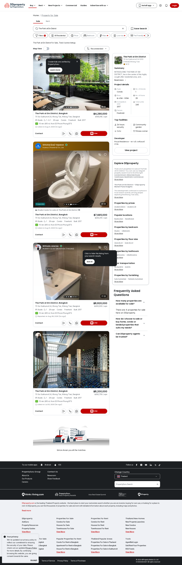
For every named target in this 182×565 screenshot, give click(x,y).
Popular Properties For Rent (68, 539)
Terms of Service (48, 561)
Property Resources (30, 525)
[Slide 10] (75, 107)
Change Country (122, 472)
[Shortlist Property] (105, 58)
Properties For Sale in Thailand (103, 542)
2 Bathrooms (119, 255)
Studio (117, 231)
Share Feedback (53, 479)
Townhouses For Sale (65, 529)
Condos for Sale (63, 522)
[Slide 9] (73, 107)
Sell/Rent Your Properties (136, 546)
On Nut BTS (118, 267)
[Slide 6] (66, 107)
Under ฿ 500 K (119, 207)
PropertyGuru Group (31, 472)
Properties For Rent (99, 518)
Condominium (120, 175)
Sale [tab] (38, 21)
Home (36, 15)
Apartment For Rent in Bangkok (68, 546)
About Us (25, 475)
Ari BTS (127, 267)
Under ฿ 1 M (131, 207)
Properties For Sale (64, 518)
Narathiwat (129, 219)
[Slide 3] (64, 204)
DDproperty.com (28, 503)
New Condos (131, 525)
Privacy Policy (31, 548)
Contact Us (52, 472)
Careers (25, 482)
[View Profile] (49, 58)
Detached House (133, 175)
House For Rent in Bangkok (67, 549)
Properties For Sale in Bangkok (103, 546)
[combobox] (80, 28)
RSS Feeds (130, 549)
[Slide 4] (66, 204)
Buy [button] (31, 5)
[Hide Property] (100, 58)
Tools (128, 539)
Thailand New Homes (135, 518)
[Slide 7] (68, 107)
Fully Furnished (120, 279)
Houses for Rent (97, 525)
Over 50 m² (129, 243)
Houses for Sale (63, 525)
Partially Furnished (135, 279)
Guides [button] (83, 5)
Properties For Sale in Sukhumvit (104, 549)
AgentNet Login (132, 542)
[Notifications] (166, 5)
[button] (120, 80)
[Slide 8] (71, 107)
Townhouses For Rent (99, 529)
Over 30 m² (118, 243)
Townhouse (119, 177)
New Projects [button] (54, 5)
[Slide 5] (64, 107)
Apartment (128, 177)
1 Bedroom (126, 231)
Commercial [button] (71, 5)
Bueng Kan (118, 219)
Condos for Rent (97, 522)
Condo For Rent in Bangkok (67, 542)
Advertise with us (98, 5)
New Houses (131, 529)
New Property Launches (135, 522)
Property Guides (28, 529)
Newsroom (51, 475)
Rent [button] (41, 5)
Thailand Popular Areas (101, 539)
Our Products (27, 479)
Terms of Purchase (78, 561)
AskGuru (25, 522)
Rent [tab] (48, 21)
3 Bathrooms (132, 255)
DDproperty (27, 518)
